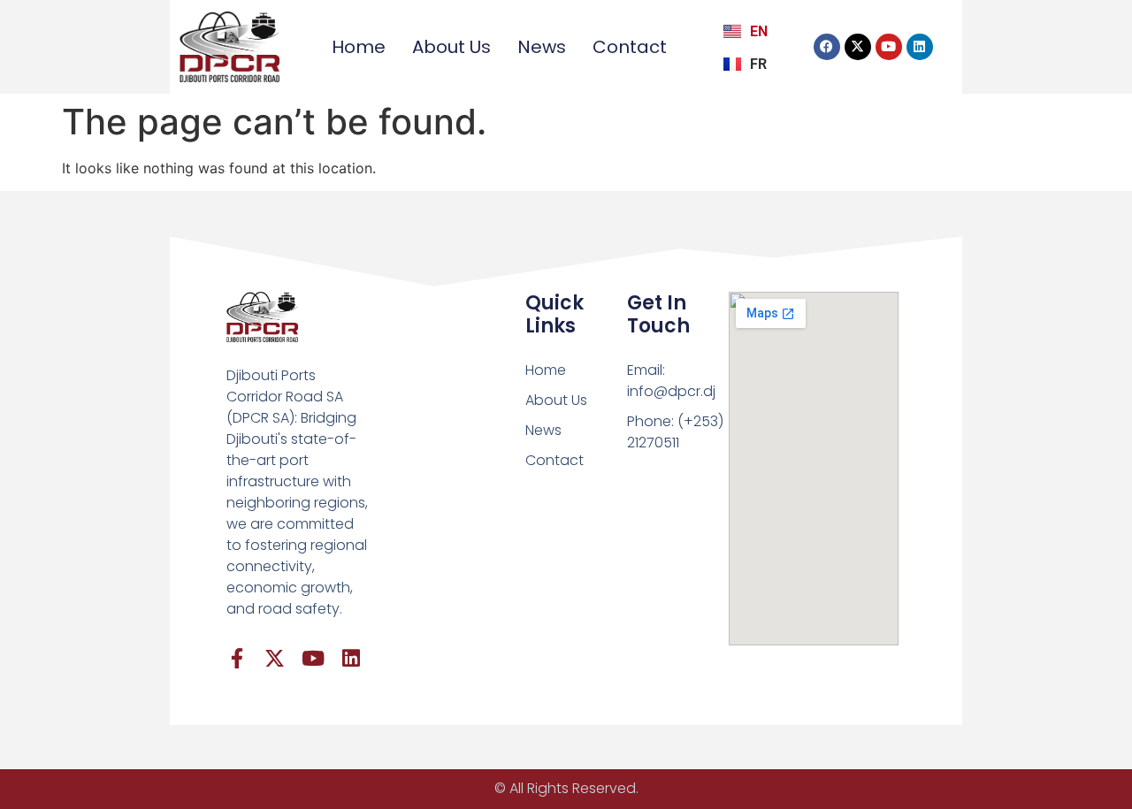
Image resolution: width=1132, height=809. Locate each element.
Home (359, 46)
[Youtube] (889, 47)
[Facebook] (827, 47)
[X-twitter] (858, 47)
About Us (451, 46)
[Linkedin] (919, 47)
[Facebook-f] (236, 658)
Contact (630, 46)
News (541, 46)
